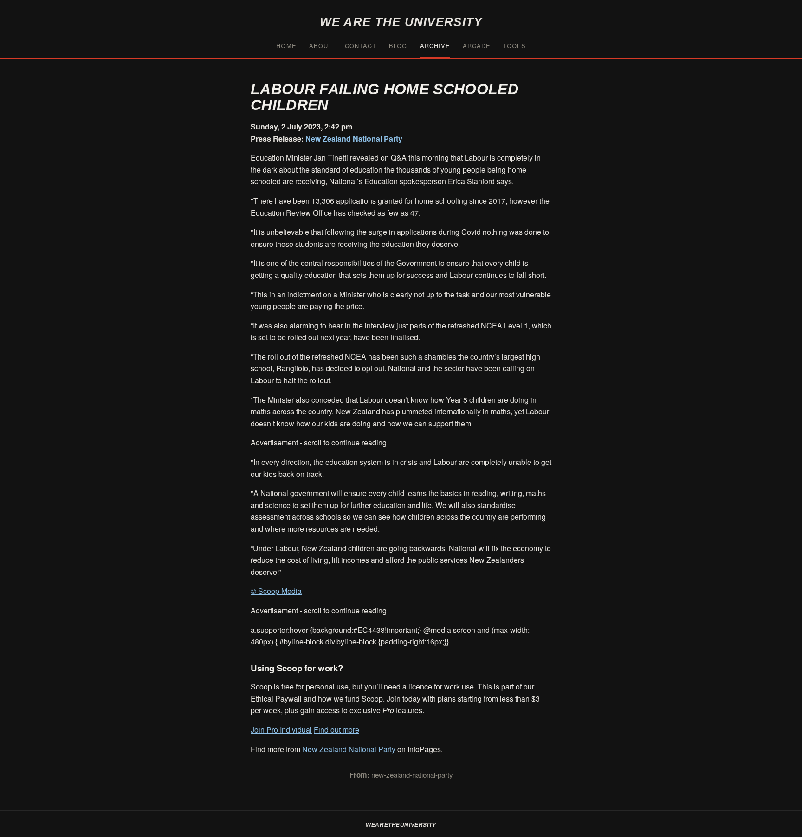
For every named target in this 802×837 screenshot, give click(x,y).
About (320, 45)
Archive (435, 45)
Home (286, 45)
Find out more (336, 729)
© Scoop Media (276, 591)
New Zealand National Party (353, 138)
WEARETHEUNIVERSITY (401, 825)
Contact (360, 45)
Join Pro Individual (281, 729)
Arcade (477, 45)
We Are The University (401, 21)
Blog (398, 45)
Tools (514, 45)
